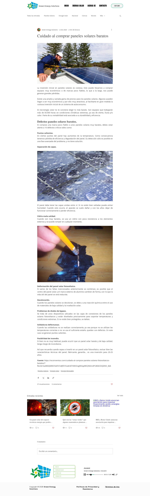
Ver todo (120, 396)
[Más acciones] (111, 29)
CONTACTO (58, 476)
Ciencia (84, 16)
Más (101, 16)
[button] (78, 6)
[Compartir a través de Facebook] (38, 378)
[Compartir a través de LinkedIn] (48, 378)
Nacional (75, 16)
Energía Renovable (67, 371)
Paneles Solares (49, 16)
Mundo (93, 16)
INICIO (57, 467)
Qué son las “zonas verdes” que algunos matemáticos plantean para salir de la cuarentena (74, 420)
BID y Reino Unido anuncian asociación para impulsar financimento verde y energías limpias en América (107, 420)
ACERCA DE (58, 473)
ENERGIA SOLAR (59, 470)
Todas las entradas (33, 16)
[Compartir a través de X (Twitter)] (43, 378)
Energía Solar (63, 16)
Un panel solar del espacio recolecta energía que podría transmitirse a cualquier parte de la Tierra (41, 420)
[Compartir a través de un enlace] (53, 378)
